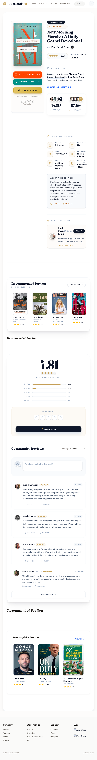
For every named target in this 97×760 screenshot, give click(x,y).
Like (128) (31, 532)
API (28, 740)
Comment (46, 504)
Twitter (53, 733)
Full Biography (64, 245)
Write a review (50, 429)
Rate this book (27, 104)
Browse (54, 4)
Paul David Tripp (60, 47)
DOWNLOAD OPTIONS (26, 82)
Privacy (6, 740)
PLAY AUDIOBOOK (29, 90)
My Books (43, 4)
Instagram (54, 737)
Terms (5, 737)
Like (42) (30, 504)
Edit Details (69, 204)
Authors (30, 730)
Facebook (55, 730)
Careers (6, 733)
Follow (79, 231)
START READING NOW (30, 75)
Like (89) (28, 586)
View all (78, 639)
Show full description (59, 87)
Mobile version (88, 753)
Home (33, 4)
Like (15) (30, 561)
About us (6, 730)
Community (65, 4)
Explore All (75, 285)
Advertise (31, 733)
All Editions (57, 204)
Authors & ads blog (35, 737)
